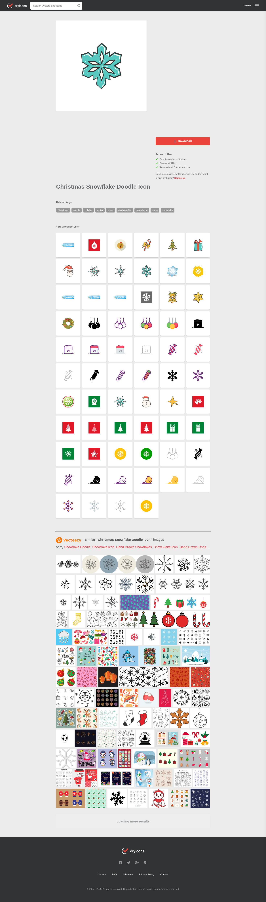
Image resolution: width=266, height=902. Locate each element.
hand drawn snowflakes (134, 547)
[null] (68, 564)
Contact (164, 874)
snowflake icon (103, 547)
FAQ (114, 874)
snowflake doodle (77, 547)
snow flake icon (166, 547)
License (102, 874)
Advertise (128, 874)
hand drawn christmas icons (201, 547)
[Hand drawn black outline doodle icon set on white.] (137, 798)
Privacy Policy (146, 874)
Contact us (179, 178)
